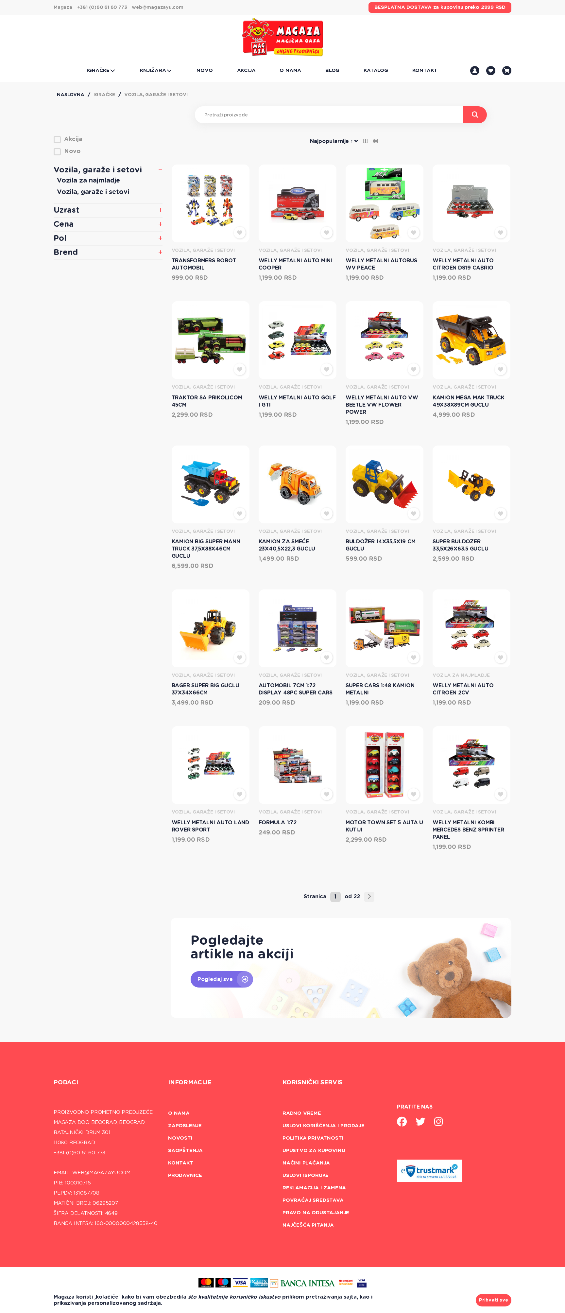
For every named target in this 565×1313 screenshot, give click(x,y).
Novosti (180, 1138)
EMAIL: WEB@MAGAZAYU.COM (92, 1172)
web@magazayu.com (157, 7)
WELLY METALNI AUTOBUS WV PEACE (381, 264)
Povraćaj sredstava (313, 1200)
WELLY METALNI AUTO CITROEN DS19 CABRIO (463, 264)
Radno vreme (301, 1113)
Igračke (104, 95)
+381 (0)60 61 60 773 (102, 7)
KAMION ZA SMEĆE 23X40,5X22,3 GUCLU (287, 545)
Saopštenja (185, 1150)
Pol (60, 238)
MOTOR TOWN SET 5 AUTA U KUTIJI (384, 826)
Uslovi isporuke (305, 1175)
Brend (66, 252)
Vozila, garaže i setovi (155, 95)
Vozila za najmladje (88, 180)
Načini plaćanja (306, 1163)
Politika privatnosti (312, 1138)
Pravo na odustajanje (315, 1212)
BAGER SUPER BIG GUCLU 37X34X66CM (205, 689)
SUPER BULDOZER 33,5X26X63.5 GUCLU (460, 545)
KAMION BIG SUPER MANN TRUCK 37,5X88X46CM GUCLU (206, 549)
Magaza (63, 7)
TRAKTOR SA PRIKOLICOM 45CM (207, 401)
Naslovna (70, 95)
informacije (189, 1083)
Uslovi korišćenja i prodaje (323, 1125)
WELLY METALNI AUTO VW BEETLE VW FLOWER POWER (382, 405)
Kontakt (180, 1163)
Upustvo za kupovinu (313, 1150)
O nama (179, 1113)
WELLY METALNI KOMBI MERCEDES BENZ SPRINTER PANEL (468, 830)
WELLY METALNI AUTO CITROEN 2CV (463, 689)
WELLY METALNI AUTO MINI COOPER (295, 264)
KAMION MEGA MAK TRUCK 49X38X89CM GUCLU (469, 401)
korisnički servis (312, 1083)
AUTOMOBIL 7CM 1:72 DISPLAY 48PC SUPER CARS (296, 689)
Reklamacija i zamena (314, 1187)
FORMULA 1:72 (278, 822)
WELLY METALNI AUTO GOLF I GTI (297, 401)
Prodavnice (185, 1175)
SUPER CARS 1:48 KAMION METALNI (380, 689)
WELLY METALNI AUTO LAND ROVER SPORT (210, 826)
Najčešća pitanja (308, 1225)
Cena (64, 224)
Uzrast (66, 210)
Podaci (66, 1083)
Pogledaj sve (215, 979)
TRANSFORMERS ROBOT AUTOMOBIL (204, 264)
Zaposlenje (185, 1125)
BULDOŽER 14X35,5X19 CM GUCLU (381, 545)
